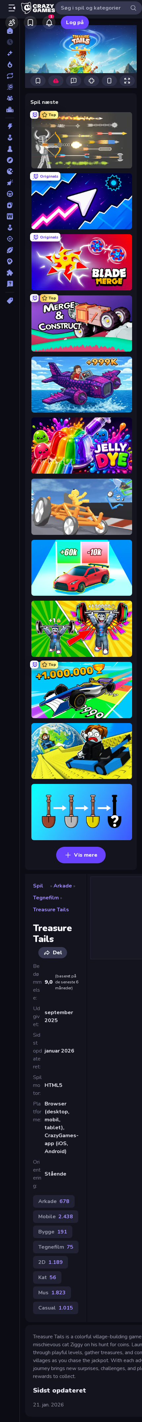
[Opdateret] (9, 75)
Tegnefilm (46, 897)
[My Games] (30, 22)
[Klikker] (9, 182)
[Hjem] (9, 30)
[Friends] (11, 22)
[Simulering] (9, 227)
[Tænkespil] (9, 272)
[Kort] (9, 205)
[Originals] (9, 87)
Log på (75, 22)
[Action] (9, 126)
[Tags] (9, 300)
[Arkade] (9, 137)
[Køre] (9, 193)
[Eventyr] (9, 160)
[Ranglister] (9, 109)
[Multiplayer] (9, 98)
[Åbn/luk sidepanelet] (12, 8)
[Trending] (9, 64)
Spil (38, 885)
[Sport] (9, 250)
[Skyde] (9, 238)
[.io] (9, 171)
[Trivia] (9, 283)
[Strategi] (9, 261)
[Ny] (9, 53)
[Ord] (9, 216)
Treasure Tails (51, 909)
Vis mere (85, 855)
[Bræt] (9, 148)
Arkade (62, 885)
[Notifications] (48, 22)
